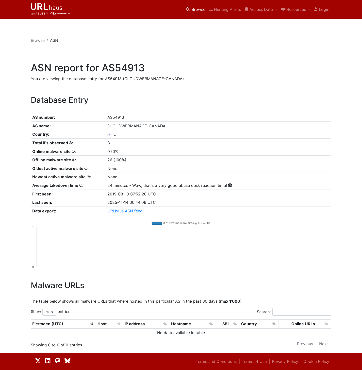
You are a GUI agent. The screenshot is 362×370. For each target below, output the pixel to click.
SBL (226, 323)
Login (324, 9)
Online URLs (303, 323)
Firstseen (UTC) (47, 323)
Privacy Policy (285, 361)
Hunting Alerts (227, 9)
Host (102, 323)
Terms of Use (254, 361)
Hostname (181, 323)
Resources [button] (296, 9)
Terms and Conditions (216, 361)
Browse (197, 9)
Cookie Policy (316, 361)
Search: (264, 311)
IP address (135, 323)
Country (249, 323)
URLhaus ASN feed (125, 210)
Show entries (50, 311)
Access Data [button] (261, 9)
